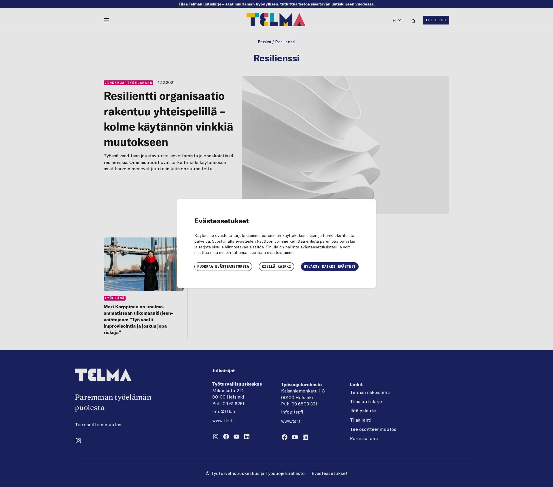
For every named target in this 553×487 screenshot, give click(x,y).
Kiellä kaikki (276, 266)
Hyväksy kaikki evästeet (330, 266)
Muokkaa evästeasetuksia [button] (223, 266)
